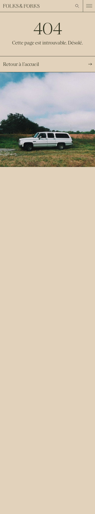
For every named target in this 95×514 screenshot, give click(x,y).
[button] (77, 6)
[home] (21, 6)
